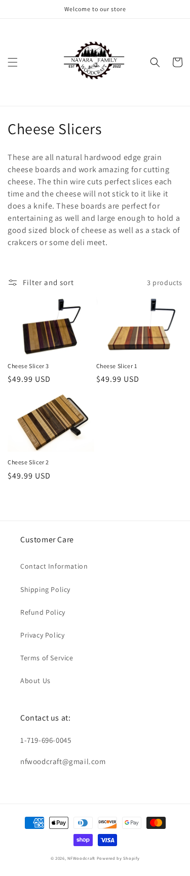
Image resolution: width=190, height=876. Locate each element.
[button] (13, 62)
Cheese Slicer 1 (116, 366)
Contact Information (54, 566)
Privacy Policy (42, 635)
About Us (35, 680)
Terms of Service (46, 657)
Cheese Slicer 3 (28, 366)
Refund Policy (42, 612)
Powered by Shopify (118, 858)
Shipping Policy (45, 589)
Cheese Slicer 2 (28, 462)
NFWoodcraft (81, 858)
